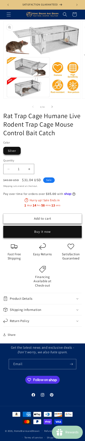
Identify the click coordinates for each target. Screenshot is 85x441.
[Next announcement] (77, 5)
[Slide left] (33, 107)
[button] (9, 14)
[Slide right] (52, 107)
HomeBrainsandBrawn (27, 430)
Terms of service (33, 437)
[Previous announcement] (8, 5)
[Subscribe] (71, 364)
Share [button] (12, 335)
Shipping (7, 186)
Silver (12, 151)
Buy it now (42, 231)
